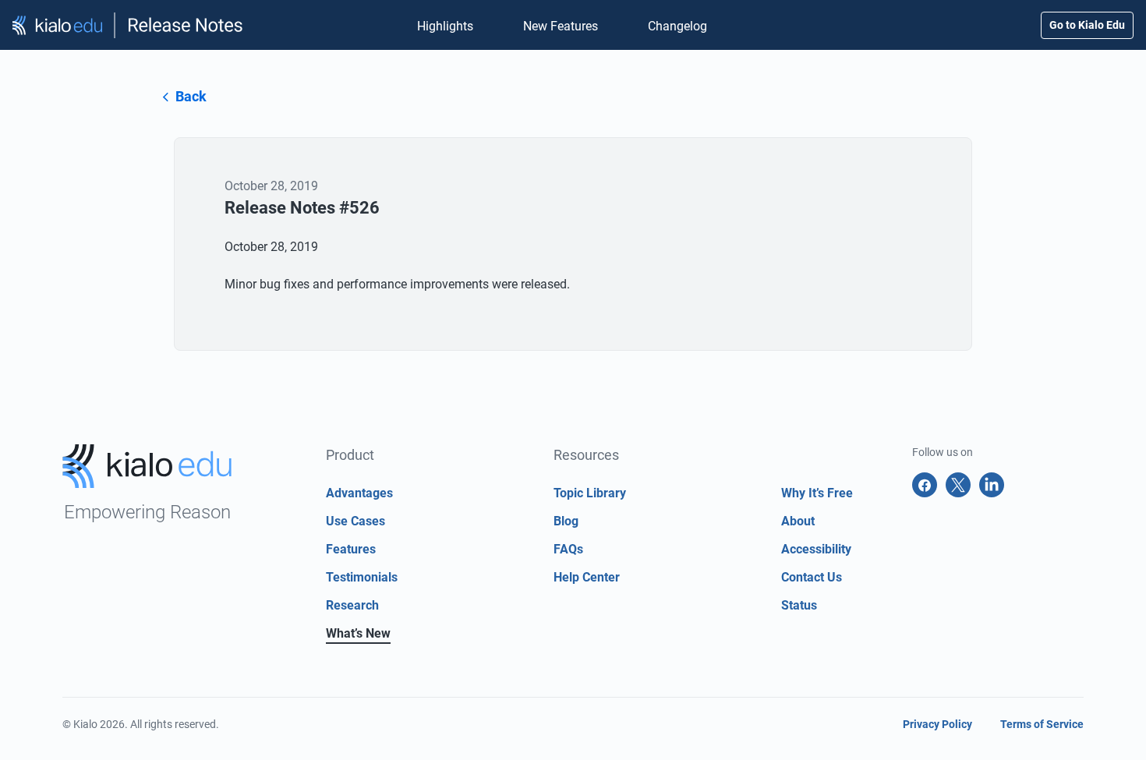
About (798, 521)
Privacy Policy (937, 724)
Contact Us (811, 577)
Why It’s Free (817, 493)
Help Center (587, 577)
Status (799, 605)
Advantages (359, 493)
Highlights (445, 26)
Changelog (677, 26)
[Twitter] (958, 484)
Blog (566, 521)
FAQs (568, 549)
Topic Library (590, 493)
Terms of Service (1042, 724)
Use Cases (355, 521)
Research (352, 605)
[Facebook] (924, 484)
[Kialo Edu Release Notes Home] (128, 25)
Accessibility (816, 549)
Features (351, 549)
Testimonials (362, 577)
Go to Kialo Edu (1087, 25)
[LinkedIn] (991, 484)
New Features (560, 26)
